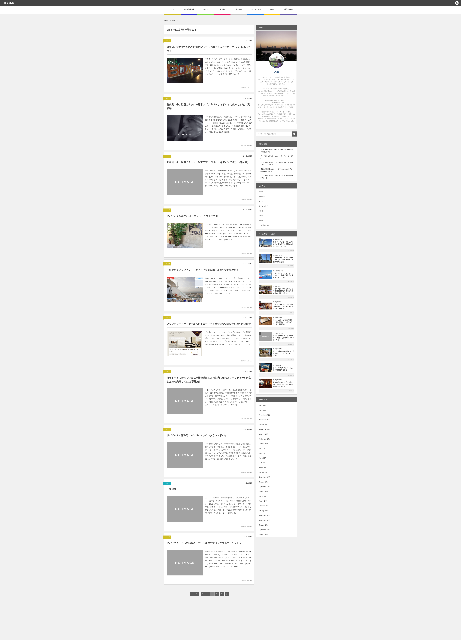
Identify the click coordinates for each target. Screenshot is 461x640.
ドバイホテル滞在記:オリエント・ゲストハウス (192, 216)
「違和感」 (173, 489)
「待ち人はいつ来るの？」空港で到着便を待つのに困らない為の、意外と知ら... (283, 291)
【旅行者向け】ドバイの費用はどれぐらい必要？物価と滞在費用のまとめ (283, 260)
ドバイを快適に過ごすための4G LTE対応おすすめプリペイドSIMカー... (283, 338)
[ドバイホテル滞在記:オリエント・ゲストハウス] (185, 235)
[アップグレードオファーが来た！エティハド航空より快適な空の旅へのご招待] (185, 343)
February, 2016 (264, 506)
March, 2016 (263, 501)
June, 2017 (262, 453)
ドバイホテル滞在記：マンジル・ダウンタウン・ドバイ (197, 435)
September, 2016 (264, 487)
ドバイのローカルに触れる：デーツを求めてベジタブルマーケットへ (204, 543)
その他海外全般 (264, 225)
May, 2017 (262, 458)
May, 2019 (262, 410)
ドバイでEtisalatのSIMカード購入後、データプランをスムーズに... (283, 353)
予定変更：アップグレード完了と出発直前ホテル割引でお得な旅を (203, 270)
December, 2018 (264, 415)
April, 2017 (262, 463)
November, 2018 (264, 420)
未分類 (261, 201)
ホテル (261, 211)
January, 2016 (263, 511)
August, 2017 (263, 444)
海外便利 (262, 196)
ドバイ (168, 41)
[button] (457, 3)
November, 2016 (264, 477)
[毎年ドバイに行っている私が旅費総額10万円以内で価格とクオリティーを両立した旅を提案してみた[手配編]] (185, 401)
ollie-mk (249, 88)
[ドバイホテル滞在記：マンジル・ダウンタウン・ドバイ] (185, 455)
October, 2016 (263, 482)
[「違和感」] (185, 509)
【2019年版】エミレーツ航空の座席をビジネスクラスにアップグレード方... (283, 307)
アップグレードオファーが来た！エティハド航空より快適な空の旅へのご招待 (209, 323)
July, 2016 (262, 496)
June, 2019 (262, 405)
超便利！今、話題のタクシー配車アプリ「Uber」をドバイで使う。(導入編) (207, 162)
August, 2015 (263, 534)
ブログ (168, 483)
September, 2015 (264, 530)
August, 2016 (263, 491)
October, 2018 (263, 425)
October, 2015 (263, 525)
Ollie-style (9, 3)
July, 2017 (262, 448)
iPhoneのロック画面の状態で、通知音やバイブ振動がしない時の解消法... (283, 322)
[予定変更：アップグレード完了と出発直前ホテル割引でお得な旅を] (185, 289)
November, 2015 (264, 520)
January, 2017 (263, 472)
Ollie (276, 71)
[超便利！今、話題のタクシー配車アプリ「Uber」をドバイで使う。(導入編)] (185, 182)
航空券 (261, 192)
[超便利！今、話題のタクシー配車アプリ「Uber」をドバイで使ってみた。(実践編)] (185, 128)
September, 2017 (264, 439)
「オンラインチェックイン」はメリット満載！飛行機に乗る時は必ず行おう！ (283, 275)
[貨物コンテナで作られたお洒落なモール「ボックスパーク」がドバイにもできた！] (185, 70)
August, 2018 (263, 434)
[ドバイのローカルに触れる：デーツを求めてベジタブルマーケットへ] (185, 562)
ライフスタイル (264, 206)
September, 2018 (264, 429)
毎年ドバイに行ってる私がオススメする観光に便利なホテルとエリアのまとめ (283, 244)
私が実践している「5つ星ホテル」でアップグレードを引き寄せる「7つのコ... (283, 384)
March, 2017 (263, 468)
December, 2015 (264, 515)
